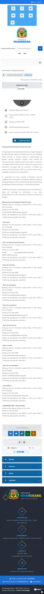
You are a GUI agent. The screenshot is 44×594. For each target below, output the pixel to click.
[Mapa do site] (31, 15)
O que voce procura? (8, 48)
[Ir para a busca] (28, 22)
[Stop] (24, 442)
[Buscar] (40, 48)
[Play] (20, 442)
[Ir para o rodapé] (33, 22)
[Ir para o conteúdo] (19, 22)
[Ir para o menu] (24, 22)
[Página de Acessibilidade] (12, 22)
